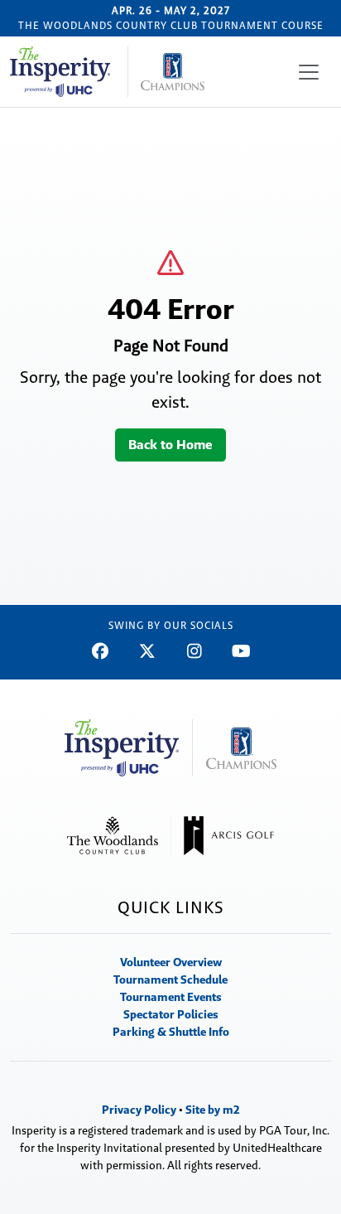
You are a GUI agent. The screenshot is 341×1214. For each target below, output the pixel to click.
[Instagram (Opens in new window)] (194, 651)
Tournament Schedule (170, 979)
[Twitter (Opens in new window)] (146, 651)
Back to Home (170, 444)
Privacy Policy (139, 1109)
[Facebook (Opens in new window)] (99, 651)
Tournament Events (171, 996)
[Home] (107, 71)
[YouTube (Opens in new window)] (241, 651)
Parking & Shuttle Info (171, 1031)
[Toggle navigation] (308, 72)
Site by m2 (212, 1109)
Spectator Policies (171, 1014)
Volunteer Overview (171, 962)
